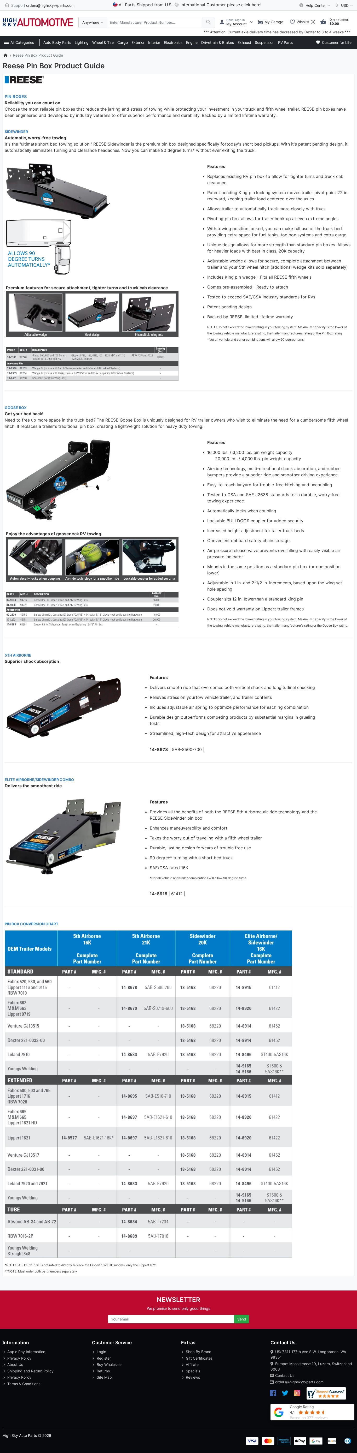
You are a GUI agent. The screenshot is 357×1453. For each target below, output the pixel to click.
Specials (193, 1371)
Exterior (138, 42)
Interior (154, 42)
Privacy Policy (19, 1358)
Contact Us (284, 1375)
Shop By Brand (198, 1351)
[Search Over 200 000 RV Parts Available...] (208, 22)
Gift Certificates (199, 1358)
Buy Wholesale (109, 1364)
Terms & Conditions (23, 1384)
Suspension (264, 42)
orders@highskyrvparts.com (299, 1382)
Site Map (104, 1377)
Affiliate (192, 1364)
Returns (103, 1371)
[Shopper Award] (326, 1393)
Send (241, 1319)
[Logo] (38, 22)
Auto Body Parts (57, 42)
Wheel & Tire (103, 42)
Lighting (82, 42)
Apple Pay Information (26, 1351)
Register (104, 1358)
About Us (15, 1364)
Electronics (173, 42)
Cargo (122, 42)
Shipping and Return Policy (30, 1371)
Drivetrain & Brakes (217, 42)
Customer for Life (336, 42)
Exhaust (244, 42)
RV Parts (285, 42)
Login (101, 1351)
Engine (192, 42)
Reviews (193, 1377)
